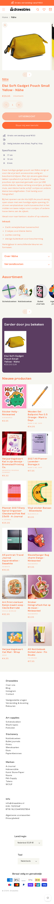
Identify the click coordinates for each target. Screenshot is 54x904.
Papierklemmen (14, 753)
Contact (10, 694)
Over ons (10, 685)
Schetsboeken (9, 301)
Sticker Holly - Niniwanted (10, 413)
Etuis (8, 750)
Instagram (11, 691)
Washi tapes (12, 725)
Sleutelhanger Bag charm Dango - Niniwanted (38, 558)
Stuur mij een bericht (27, 125)
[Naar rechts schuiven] (29, 74)
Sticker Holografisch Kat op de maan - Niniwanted (39, 606)
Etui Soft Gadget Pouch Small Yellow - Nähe (14, 359)
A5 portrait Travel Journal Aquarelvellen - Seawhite (13, 559)
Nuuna (9, 775)
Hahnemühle (12, 769)
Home (5, 17)
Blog (8, 688)
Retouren (11, 706)
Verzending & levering (17, 703)
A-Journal (10, 766)
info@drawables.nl (15, 803)
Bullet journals (13, 741)
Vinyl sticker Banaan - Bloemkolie (39, 509)
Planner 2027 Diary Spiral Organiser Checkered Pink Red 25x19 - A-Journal (13, 512)
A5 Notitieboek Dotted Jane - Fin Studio (37, 652)
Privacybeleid (12, 818)
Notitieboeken (25, 301)
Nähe (13, 17)
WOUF (9, 784)
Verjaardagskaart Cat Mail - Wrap (12, 650)
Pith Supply (11, 778)
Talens (9, 781)
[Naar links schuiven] (24, 74)
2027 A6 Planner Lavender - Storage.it (37, 461)
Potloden (10, 728)
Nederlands (26, 861)
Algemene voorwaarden (18, 815)
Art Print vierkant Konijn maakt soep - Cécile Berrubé (13, 605)
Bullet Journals (40, 302)
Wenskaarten (12, 747)
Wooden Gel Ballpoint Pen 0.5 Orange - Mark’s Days (38, 416)
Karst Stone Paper (15, 772)
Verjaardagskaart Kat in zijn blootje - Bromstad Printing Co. (13, 463)
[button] (3, 9)
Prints (9, 744)
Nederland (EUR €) (26, 843)
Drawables (14, 891)
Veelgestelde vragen (16, 700)
